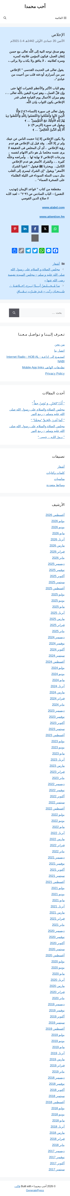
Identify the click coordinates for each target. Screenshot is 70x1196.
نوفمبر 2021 (57, 863)
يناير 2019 (58, 1071)
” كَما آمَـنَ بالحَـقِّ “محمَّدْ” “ (48, 420)
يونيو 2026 (58, 527)
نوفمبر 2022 (57, 790)
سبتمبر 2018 (57, 1096)
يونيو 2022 (58, 821)
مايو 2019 (58, 1047)
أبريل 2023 (58, 759)
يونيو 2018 (58, 1114)
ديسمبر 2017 (56, 1151)
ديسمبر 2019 (56, 1004)
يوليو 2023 (58, 741)
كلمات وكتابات (55, 473)
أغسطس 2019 (55, 1028)
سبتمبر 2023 (57, 729)
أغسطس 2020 (55, 955)
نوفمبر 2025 (57, 570)
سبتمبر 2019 (57, 1022)
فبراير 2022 (57, 845)
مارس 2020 (57, 986)
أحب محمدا (35, 6)
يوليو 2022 (58, 814)
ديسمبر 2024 (56, 637)
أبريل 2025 (58, 613)
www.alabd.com (53, 207)
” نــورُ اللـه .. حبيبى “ (51, 437)
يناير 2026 (58, 558)
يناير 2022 (58, 851)
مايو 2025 (58, 606)
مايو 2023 (58, 753)
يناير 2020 (58, 998)
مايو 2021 (58, 900)
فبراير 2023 (57, 772)
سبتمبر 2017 (57, 1169)
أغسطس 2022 (55, 808)
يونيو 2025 (58, 600)
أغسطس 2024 (55, 661)
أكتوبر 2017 (57, 1163)
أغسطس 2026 (55, 515)
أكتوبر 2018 (57, 1090)
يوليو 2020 (58, 961)
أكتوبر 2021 (57, 869)
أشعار (56, 264)
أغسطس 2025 (55, 588)
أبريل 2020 (58, 980)
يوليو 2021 (58, 888)
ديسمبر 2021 (56, 857)
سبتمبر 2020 (57, 949)
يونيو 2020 (58, 967)
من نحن (60, 344)
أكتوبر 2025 (57, 576)
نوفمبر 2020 (57, 937)
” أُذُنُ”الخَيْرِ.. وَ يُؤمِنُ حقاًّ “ (48, 403)
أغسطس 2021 (55, 882)
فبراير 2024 (57, 698)
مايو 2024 (58, 680)
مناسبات (59, 479)
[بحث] (14, 313)
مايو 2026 (58, 533)
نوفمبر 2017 (57, 1157)
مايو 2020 (58, 973)
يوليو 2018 (58, 1108)
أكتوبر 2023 (57, 723)
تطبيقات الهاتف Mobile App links (43, 367)
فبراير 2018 (57, 1139)
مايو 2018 (58, 1120)
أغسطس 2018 (55, 1102)
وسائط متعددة (55, 485)
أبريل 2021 (58, 906)
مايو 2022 (58, 827)
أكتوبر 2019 (57, 1016)
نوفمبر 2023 (57, 717)
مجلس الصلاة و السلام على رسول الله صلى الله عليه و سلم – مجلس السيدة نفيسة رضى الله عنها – (36, 275)
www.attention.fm (52, 216)
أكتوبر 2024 (57, 649)
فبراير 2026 (57, 551)
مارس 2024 (57, 692)
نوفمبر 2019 (57, 1010)
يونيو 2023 (58, 747)
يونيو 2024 (58, 674)
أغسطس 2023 (55, 735)
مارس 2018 (57, 1132)
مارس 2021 (57, 912)
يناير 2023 (58, 778)
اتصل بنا (59, 350)
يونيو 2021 (58, 894)
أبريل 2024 (58, 686)
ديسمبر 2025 (56, 564)
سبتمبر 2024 (57, 655)
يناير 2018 (58, 1145)
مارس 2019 (57, 1059)
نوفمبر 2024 (57, 643)
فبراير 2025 (57, 625)
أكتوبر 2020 (57, 943)
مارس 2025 (57, 619)
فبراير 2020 (57, 992)
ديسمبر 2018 (56, 1077)
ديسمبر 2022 (56, 784)
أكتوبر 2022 (57, 796)
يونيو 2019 (58, 1041)
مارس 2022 (57, 839)
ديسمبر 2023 (56, 710)
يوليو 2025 (58, 594)
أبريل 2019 (58, 1053)
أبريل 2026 (58, 539)
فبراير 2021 (57, 918)
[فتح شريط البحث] (5, 18)
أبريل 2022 (58, 833)
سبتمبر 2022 (57, 802)
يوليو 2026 (58, 521)
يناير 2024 (58, 704)
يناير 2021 (58, 925)
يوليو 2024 (58, 668)
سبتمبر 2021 (57, 876)
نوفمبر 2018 (57, 1084)
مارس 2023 (57, 765)
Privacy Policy (55, 373)
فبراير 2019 (57, 1065)
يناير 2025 (58, 631)
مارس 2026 (57, 545)
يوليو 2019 (58, 1035)
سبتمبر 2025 (57, 582)
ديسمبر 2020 (56, 931)
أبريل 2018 (58, 1126)
